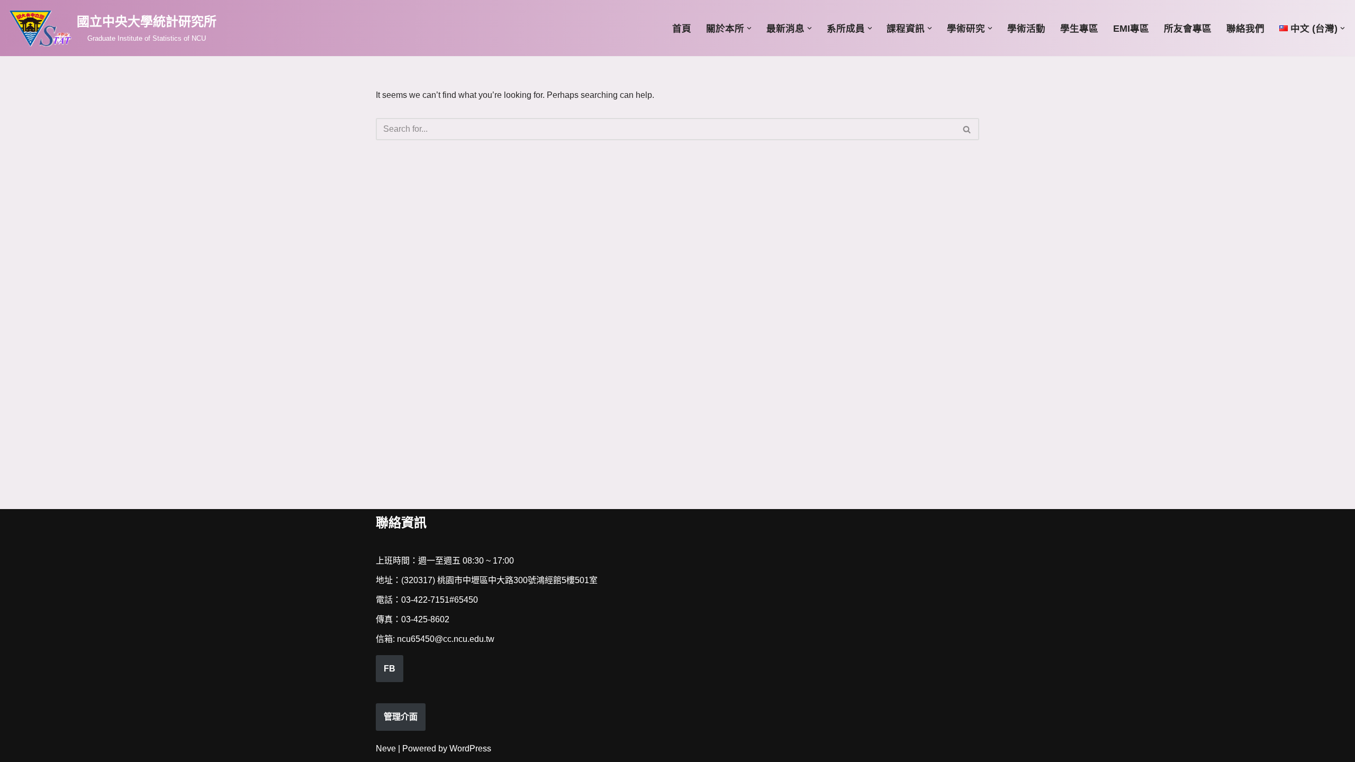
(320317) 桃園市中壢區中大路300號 (468, 580)
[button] (749, 28)
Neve (386, 748)
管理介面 (401, 716)
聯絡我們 (1245, 28)
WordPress (470, 748)
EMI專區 (1131, 28)
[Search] (967, 129)
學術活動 (1026, 28)
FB (389, 668)
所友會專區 (1188, 28)
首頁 (681, 28)
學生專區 (1079, 28)
